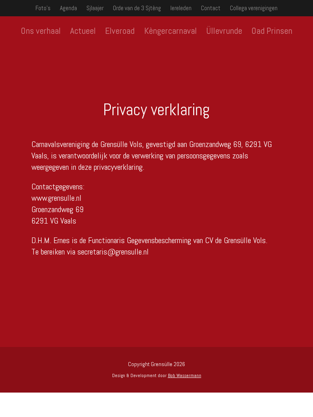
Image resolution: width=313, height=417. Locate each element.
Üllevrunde (224, 30)
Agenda (68, 8)
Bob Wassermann (184, 375)
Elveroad (119, 30)
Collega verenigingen (254, 8)
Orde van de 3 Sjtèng (137, 8)
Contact (210, 8)
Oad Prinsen (271, 30)
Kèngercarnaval (170, 30)
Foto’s (43, 8)
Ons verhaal (41, 30)
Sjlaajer (95, 8)
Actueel (83, 30)
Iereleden (181, 8)
